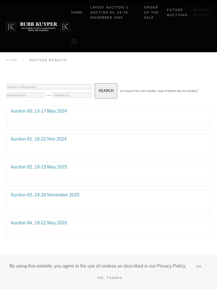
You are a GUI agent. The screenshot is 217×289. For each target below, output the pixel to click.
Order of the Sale (151, 12)
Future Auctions (177, 12)
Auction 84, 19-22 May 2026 (39, 222)
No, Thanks (110, 277)
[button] (74, 41)
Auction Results (202, 12)
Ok (199, 266)
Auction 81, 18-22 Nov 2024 (39, 139)
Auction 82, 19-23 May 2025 (39, 167)
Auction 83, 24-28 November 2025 (45, 194)
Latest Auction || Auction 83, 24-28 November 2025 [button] (109, 12)
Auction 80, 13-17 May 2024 (39, 111)
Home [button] (77, 12)
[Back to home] (38, 27)
